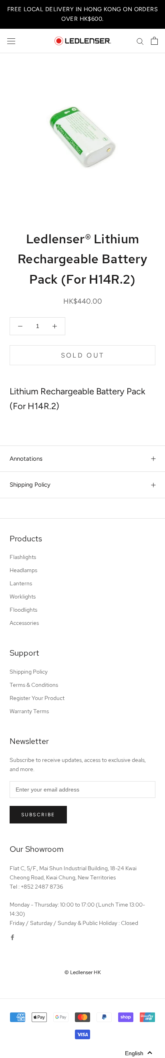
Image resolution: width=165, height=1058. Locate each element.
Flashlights (23, 557)
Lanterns (21, 583)
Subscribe (38, 814)
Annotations (26, 458)
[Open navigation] (11, 41)
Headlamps (23, 570)
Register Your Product (37, 698)
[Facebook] (12, 937)
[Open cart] (154, 41)
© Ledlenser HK (82, 972)
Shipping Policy (30, 484)
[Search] (140, 41)
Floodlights (23, 609)
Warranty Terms (29, 711)
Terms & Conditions (34, 684)
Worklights (23, 596)
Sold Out (83, 355)
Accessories (24, 622)
